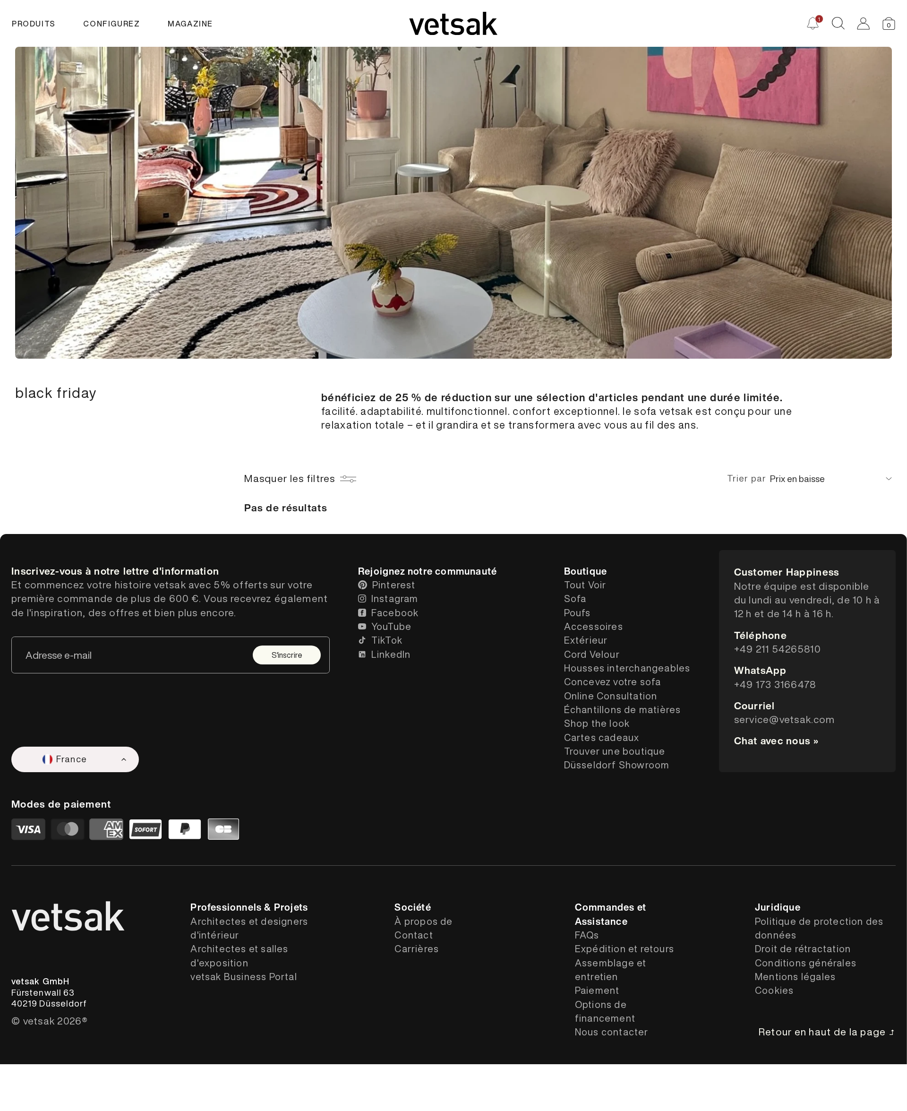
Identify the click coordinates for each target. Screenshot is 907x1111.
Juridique (778, 907)
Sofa (575, 598)
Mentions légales (795, 977)
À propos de (423, 921)
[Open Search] (838, 23)
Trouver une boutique (615, 751)
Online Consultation (611, 696)
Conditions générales (805, 963)
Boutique (586, 571)
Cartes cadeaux (602, 737)
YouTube (391, 626)
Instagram (395, 598)
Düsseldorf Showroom (617, 765)
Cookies (774, 990)
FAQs (587, 935)
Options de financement (605, 1011)
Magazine (190, 23)
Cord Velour (592, 654)
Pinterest (394, 585)
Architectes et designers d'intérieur (249, 928)
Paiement (597, 990)
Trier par (746, 478)
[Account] (863, 23)
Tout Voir (585, 585)
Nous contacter (612, 1032)
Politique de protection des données (819, 928)
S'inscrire (287, 655)
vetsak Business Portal (243, 977)
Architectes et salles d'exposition (239, 955)
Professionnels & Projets (249, 907)
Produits (34, 23)
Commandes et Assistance (610, 914)
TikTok (386, 640)
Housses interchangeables (627, 668)
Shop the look (597, 723)
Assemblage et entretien (611, 970)
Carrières (416, 949)
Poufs (577, 613)
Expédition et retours (624, 949)
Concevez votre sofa (612, 682)
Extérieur (586, 640)
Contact (413, 935)
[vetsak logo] (453, 23)
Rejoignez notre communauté (427, 571)
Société (412, 907)
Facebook (395, 613)
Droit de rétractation (803, 949)
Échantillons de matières (622, 710)
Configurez (111, 23)
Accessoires (593, 626)
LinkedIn (391, 654)
